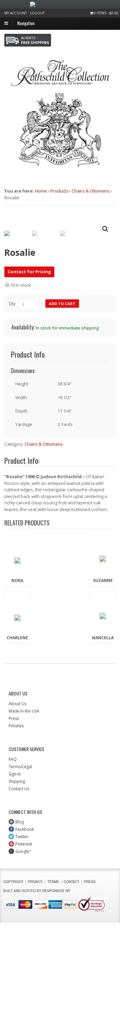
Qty (12, 303)
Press (14, 718)
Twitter (21, 836)
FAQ (13, 759)
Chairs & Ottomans (91, 191)
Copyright (13, 881)
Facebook (24, 829)
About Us (17, 704)
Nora (17, 580)
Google (23, 851)
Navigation (26, 22)
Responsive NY (56, 890)
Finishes (16, 726)
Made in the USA (24, 711)
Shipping (17, 781)
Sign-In (15, 774)
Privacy (35, 881)
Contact (71, 881)
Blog (19, 822)
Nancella (103, 638)
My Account (15, 13)
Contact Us (19, 789)
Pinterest (23, 844)
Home (41, 191)
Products (59, 191)
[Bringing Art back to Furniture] (60, 83)
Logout (37, 13)
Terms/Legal (20, 766)
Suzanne (103, 580)
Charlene (17, 638)
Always (35, 40)
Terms (53, 881)
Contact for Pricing (29, 272)
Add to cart (62, 303)
